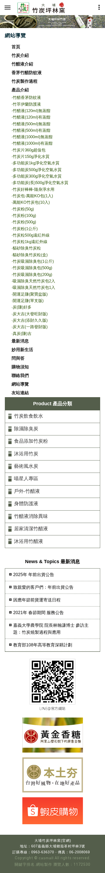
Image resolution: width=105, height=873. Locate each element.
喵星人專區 (26, 478)
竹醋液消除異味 (31, 516)
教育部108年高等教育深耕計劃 (42, 645)
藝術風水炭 (26, 466)
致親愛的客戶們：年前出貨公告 (43, 587)
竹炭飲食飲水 (28, 416)
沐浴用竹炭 (26, 453)
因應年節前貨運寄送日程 (37, 600)
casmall (46, 858)
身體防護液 (26, 503)
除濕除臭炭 (26, 428)
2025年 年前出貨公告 (33, 574)
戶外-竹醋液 (27, 491)
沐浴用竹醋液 (28, 541)
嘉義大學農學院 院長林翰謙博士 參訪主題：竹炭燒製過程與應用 (51, 629)
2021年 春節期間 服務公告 (38, 612)
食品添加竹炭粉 (31, 441)
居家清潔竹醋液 (31, 528)
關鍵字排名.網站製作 (33, 864)
